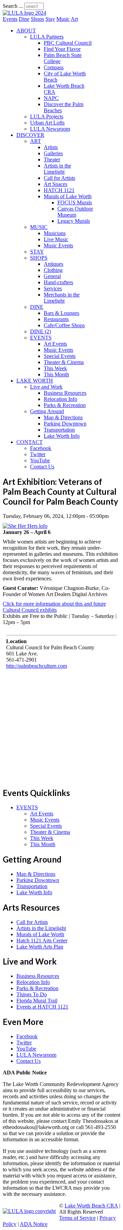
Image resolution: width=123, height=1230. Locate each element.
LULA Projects (46, 116)
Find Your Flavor (62, 49)
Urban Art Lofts (47, 123)
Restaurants (56, 319)
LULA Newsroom (50, 129)
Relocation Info (60, 399)
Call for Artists (59, 178)
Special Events (60, 356)
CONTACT (29, 442)
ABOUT (26, 30)
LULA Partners (47, 37)
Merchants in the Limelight (62, 298)
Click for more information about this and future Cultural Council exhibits (54, 607)
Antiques (53, 264)
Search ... (13, 6)
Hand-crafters (58, 282)
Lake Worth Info (62, 436)
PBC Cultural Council (68, 43)
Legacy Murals (73, 221)
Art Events (55, 344)
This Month (56, 374)
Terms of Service (77, 1218)
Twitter (37, 454)
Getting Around (47, 411)
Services (53, 288)
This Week (55, 368)
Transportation (59, 430)
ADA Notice (33, 1224)
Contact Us (42, 466)
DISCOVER (30, 135)
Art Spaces (55, 184)
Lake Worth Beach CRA (91, 1206)
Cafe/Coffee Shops (64, 325)
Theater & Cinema (64, 362)
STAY (37, 252)
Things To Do (31, 994)
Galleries (53, 153)
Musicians (55, 233)
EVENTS (41, 338)
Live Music (56, 239)
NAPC (51, 98)
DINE (36, 307)
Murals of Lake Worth (68, 196)
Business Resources (65, 393)
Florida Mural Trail (36, 1000)
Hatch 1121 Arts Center (41, 940)
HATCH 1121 (59, 190)
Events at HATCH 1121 (42, 1007)
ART (35, 141)
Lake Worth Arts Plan (39, 947)
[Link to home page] (24, 13)
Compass (54, 67)
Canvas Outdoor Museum (75, 212)
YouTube (40, 460)
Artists (51, 147)
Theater (52, 159)
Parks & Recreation (65, 405)
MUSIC (38, 227)
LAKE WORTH (34, 381)
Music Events (58, 245)
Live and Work (46, 387)
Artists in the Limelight (57, 169)
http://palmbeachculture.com (36, 666)
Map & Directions (63, 417)
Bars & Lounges (61, 313)
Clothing (53, 270)
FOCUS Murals (74, 202)
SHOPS (38, 258)
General (52, 276)
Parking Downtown (65, 423)
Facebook (40, 448)
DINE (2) (40, 331)
